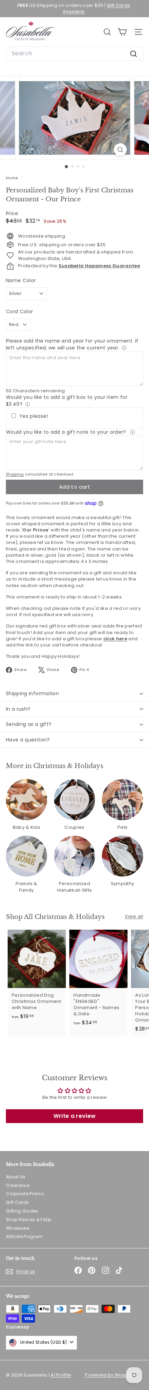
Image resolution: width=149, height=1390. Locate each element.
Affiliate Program (24, 1236)
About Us (16, 1177)
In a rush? (18, 709)
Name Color (21, 280)
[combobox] (74, 53)
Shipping (15, 474)
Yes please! (33, 416)
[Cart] (122, 32)
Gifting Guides (22, 1211)
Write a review (74, 1116)
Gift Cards (17, 1202)
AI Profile (61, 1375)
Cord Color (19, 311)
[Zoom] (120, 149)
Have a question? (28, 739)
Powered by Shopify (108, 1375)
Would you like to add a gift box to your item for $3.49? (67, 401)
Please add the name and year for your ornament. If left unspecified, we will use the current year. (72, 344)
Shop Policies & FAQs (29, 1220)
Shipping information (32, 693)
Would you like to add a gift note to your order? (67, 432)
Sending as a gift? (28, 724)
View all (134, 916)
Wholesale (17, 1228)
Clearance (17, 1185)
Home (12, 178)
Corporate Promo (25, 1194)
